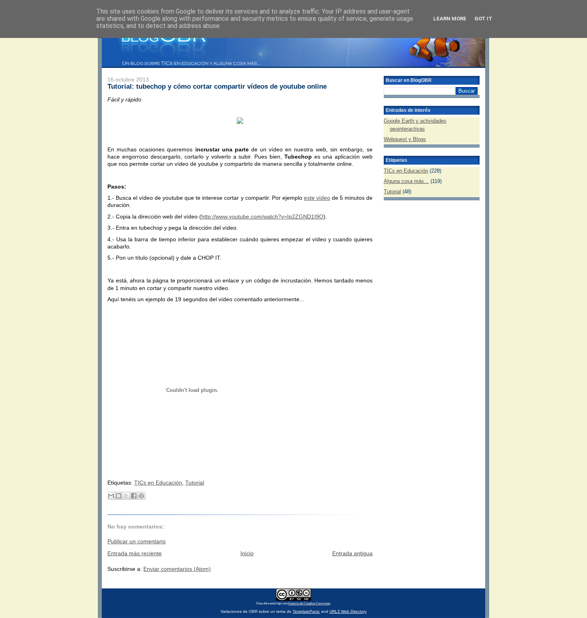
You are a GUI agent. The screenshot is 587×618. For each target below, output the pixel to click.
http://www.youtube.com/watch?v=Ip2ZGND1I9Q (262, 216)
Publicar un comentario (136, 541)
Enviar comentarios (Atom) (177, 569)
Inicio (247, 553)
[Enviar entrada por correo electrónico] (108, 470)
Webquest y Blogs (405, 139)
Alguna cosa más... (406, 181)
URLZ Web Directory (348, 611)
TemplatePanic (306, 611)
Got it (483, 19)
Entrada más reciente (134, 553)
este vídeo (317, 198)
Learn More (449, 19)
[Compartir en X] (126, 496)
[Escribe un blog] (119, 496)
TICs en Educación (158, 482)
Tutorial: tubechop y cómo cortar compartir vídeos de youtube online (217, 86)
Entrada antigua (352, 553)
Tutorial (194, 482)
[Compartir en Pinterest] (141, 496)
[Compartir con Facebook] (134, 496)
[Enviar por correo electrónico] (111, 496)
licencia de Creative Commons (309, 603)
